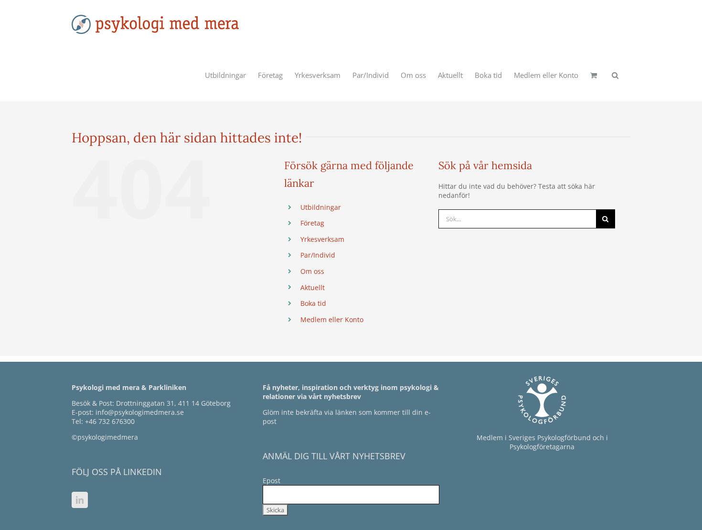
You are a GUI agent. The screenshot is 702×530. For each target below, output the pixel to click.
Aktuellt (312, 287)
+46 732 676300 (110, 421)
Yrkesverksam (322, 239)
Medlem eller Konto (331, 319)
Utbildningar (320, 207)
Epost (271, 480)
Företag (312, 222)
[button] (615, 75)
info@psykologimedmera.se (140, 412)
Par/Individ (317, 255)
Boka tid (313, 303)
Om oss (312, 271)
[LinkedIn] (80, 500)
